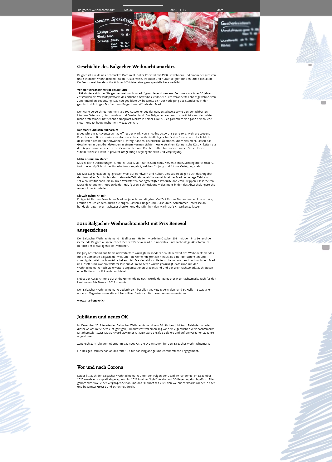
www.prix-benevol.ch (91, 300)
